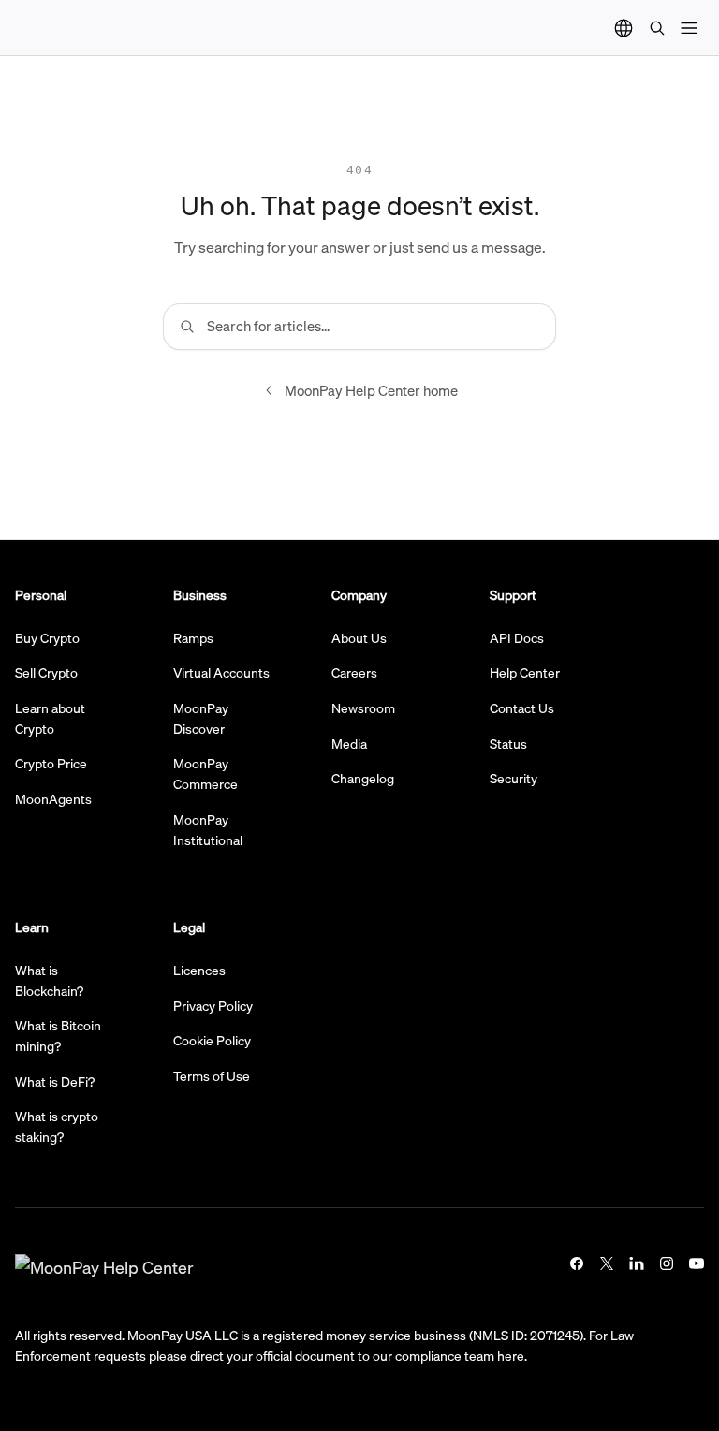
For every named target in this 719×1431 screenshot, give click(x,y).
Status (508, 743)
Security (513, 777)
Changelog (362, 777)
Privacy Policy (213, 1005)
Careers (354, 672)
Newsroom (363, 707)
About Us (359, 637)
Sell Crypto (46, 672)
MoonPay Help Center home (371, 390)
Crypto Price (51, 762)
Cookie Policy (212, 1039)
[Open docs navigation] (689, 28)
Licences (199, 969)
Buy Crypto (47, 637)
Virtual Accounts (221, 672)
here (510, 1355)
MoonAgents (53, 798)
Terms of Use (211, 1075)
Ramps (193, 637)
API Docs (517, 637)
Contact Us (522, 707)
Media (349, 743)
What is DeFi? (55, 1081)
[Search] (657, 28)
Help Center (525, 672)
